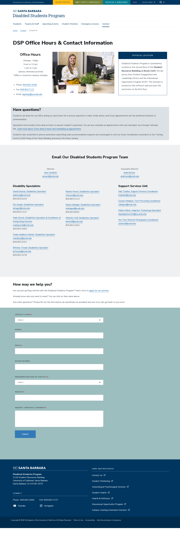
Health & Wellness (101, 498)
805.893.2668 (30, 84)
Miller (127, 210)
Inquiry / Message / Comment (30, 408)
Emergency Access (90, 23)
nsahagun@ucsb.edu (75, 208)
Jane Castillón (50, 172)
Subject (19, 392)
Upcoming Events (50, 23)
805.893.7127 (27, 89)
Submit (25, 434)
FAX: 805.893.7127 (48, 499)
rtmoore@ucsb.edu (74, 195)
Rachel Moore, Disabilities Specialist (82, 191)
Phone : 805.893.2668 (23, 499)
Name (17, 329)
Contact (105, 23)
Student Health (99, 492)
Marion (121, 210)
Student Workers (70, 23)
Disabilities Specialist (90, 204)
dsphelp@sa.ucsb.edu (32, 94)
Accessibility (90, 520)
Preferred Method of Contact (31, 377)
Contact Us (97, 475)
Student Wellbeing (101, 481)
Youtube (21, 505)
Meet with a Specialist (88, 2)
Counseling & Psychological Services (109, 486)
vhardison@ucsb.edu (22, 238)
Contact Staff (22, 314)
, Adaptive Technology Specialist (145, 210)
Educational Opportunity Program (107, 504)
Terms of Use (78, 520)
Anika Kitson (129, 172)
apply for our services (99, 290)
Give (135, 2)
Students (17, 23)
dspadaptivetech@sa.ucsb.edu (132, 214)
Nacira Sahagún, (73, 204)
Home (15, 30)
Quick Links (147, 2)
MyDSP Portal (62, 2)
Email (18, 345)
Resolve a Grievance (117, 2)
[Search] (162, 2)
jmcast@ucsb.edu (50, 176)
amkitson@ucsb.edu (130, 176)
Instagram (48, 505)
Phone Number (22, 361)
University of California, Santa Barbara (28, 2)
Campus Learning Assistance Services (109, 510)
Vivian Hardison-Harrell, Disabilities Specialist (34, 234)
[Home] (40, 17)
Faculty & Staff (32, 23)
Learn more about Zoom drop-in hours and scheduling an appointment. (49, 128)
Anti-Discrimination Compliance (109, 520)
